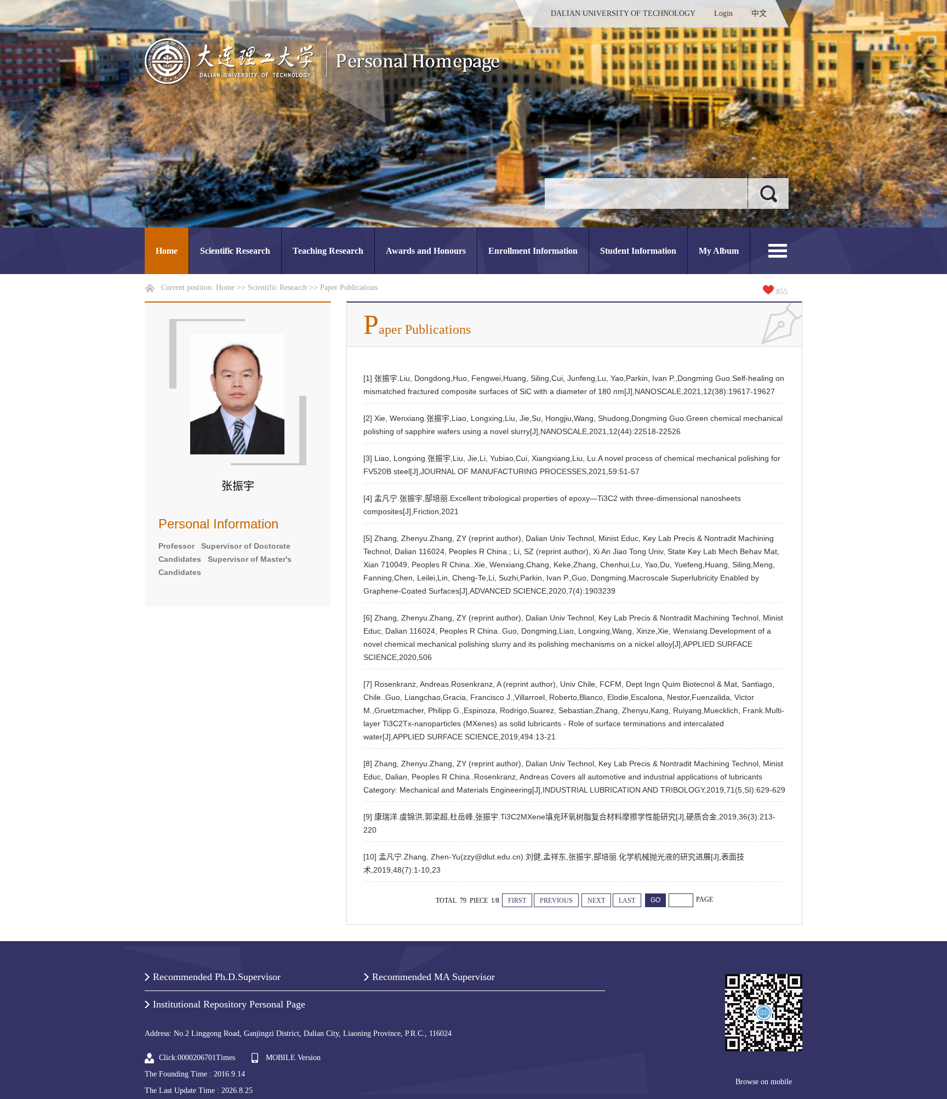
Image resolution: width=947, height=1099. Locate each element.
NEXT (596, 900)
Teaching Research (328, 250)
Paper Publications (349, 287)
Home (167, 250)
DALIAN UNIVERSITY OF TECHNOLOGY (623, 13)
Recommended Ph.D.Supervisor (217, 976)
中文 (759, 13)
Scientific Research (235, 250)
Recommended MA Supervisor (433, 976)
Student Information (638, 250)
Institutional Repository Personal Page (229, 1004)
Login (723, 13)
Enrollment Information (533, 250)
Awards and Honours (426, 250)
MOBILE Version (293, 1058)
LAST (627, 900)
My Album (719, 250)
